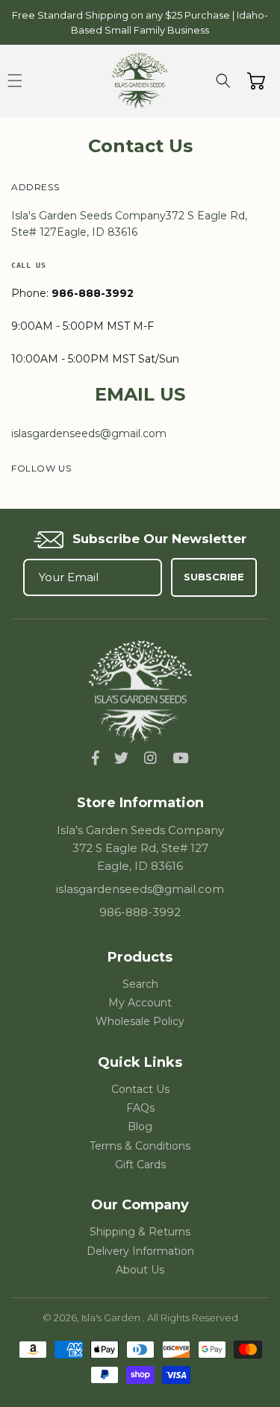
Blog (140, 1126)
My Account (140, 1002)
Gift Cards (140, 1164)
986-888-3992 (140, 912)
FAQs (140, 1108)
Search (140, 984)
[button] (15, 80)
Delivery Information (140, 1251)
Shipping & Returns (140, 1231)
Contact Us (140, 1089)
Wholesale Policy (140, 1021)
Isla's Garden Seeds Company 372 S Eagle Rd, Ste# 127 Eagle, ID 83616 (140, 848)
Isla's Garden (112, 1317)
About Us (140, 1269)
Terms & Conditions (140, 1146)
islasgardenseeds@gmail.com (140, 889)
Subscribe (214, 577)
